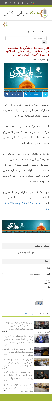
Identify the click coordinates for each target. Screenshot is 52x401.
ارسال (39, 303)
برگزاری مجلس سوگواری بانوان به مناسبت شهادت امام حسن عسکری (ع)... (17, 351)
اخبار (30, 31)
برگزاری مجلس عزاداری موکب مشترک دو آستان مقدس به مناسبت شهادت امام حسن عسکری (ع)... (27, 327)
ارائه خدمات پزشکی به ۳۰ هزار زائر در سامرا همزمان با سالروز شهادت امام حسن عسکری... (19, 339)
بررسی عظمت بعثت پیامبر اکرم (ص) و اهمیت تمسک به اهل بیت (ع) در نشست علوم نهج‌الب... (18, 375)
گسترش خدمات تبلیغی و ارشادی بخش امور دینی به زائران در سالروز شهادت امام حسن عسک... (17, 362)
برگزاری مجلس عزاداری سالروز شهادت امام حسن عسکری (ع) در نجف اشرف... (18, 387)
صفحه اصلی (42, 31)
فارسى (29, 3)
